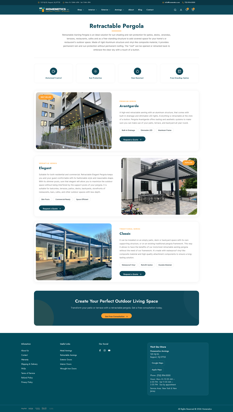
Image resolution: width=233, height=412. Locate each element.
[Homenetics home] (54, 10)
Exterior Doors (66, 359)
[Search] (175, 9)
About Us (25, 350)
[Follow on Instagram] (105, 350)
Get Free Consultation (115, 316)
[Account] (180, 9)
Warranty (24, 359)
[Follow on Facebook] (100, 350)
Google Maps (157, 363)
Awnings (118, 9)
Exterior (104, 9)
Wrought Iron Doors (68, 368)
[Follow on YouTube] (109, 350)
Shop (80, 9)
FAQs (23, 368)
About (131, 9)
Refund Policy (27, 377)
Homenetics (207, 409)
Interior (91, 9)
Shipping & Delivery (29, 364)
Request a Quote (130, 140)
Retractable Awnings (68, 355)
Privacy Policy (27, 382)
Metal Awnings (66, 350)
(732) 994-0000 (164, 375)
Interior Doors (65, 364)
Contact (150, 9)
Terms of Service (28, 373)
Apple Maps (157, 369)
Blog (140, 9)
